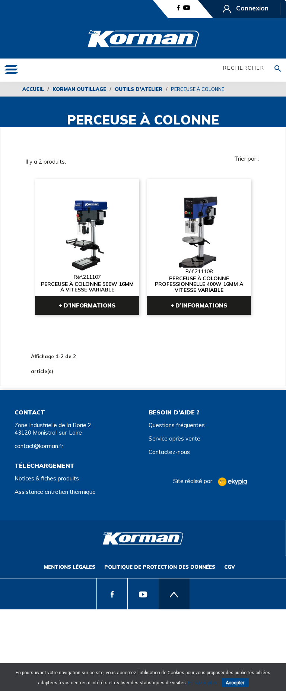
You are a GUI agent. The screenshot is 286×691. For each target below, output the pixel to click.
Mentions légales (69, 567)
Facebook (178, 7)
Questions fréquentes (177, 425)
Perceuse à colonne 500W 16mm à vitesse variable (87, 287)
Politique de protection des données (159, 567)
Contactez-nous (169, 451)
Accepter (235, 682)
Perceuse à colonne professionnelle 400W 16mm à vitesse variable (199, 284)
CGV (229, 567)
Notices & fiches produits (47, 478)
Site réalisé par (193, 481)
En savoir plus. (203, 682)
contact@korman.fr (39, 445)
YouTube (186, 7)
